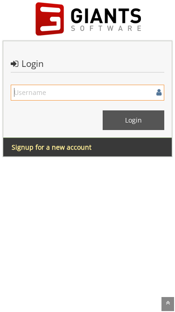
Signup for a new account (51, 147)
